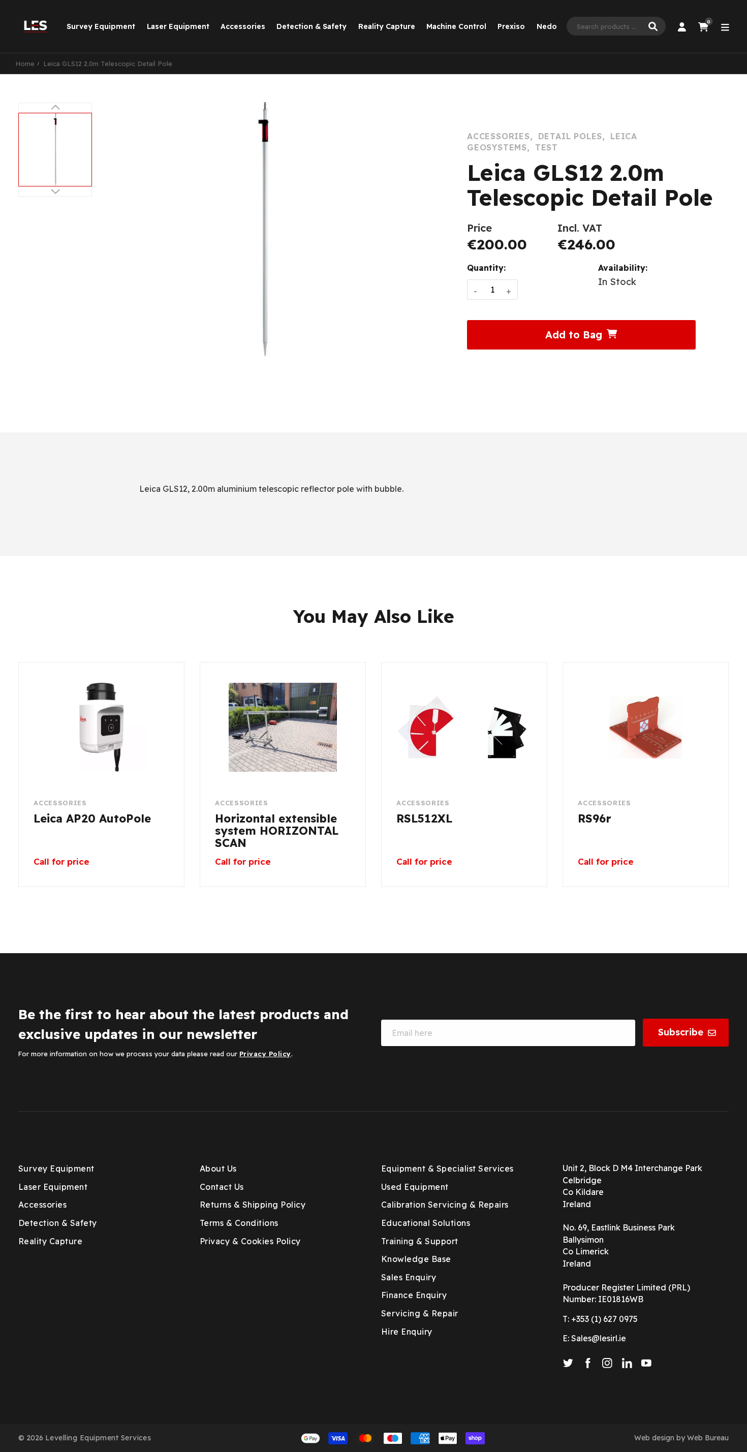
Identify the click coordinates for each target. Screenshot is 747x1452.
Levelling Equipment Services (98, 1437)
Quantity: (486, 268)
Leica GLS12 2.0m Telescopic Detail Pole (107, 63)
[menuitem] (101, 26)
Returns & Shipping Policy (252, 1205)
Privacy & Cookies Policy (250, 1241)
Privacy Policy (265, 1054)
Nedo (547, 26)
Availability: (622, 268)
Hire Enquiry (406, 1332)
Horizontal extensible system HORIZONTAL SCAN (276, 830)
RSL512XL (424, 819)
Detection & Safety (311, 26)
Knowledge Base (416, 1259)
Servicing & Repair (419, 1313)
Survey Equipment (101, 26)
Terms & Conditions (239, 1223)
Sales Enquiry (408, 1277)
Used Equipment (415, 1187)
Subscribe (680, 1032)
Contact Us (222, 1187)
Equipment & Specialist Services (447, 1168)
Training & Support (419, 1241)
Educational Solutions (425, 1223)
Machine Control (456, 26)
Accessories (243, 26)
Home (25, 63)
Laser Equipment (178, 26)
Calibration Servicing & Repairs (445, 1205)
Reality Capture (386, 26)
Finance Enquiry (414, 1295)
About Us (218, 1168)
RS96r (594, 819)
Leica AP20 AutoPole (92, 819)
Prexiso (511, 26)
